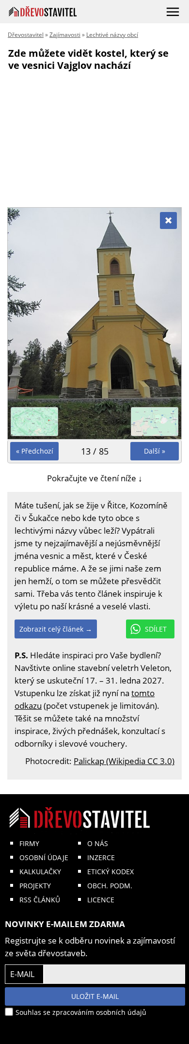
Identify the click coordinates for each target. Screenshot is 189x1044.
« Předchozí (34, 451)
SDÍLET (156, 629)
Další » (154, 451)
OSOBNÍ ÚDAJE (43, 857)
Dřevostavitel (26, 35)
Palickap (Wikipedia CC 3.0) (124, 761)
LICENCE (100, 899)
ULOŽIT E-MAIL (95, 996)
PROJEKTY (35, 885)
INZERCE (101, 857)
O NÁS (97, 843)
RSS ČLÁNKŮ (39, 899)
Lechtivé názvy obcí (112, 35)
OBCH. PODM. (109, 885)
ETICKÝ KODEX (110, 871)
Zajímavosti (64, 35)
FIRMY (29, 843)
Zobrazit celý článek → (55, 629)
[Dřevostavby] (43, 11)
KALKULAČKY (40, 871)
